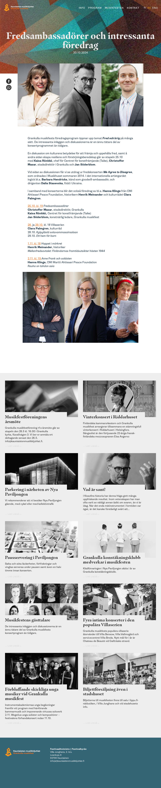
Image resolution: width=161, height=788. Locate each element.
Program (95, 7)
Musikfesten (114, 7)
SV (149, 7)
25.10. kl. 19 (35, 206)
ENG (155, 7)
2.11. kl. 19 (35, 258)
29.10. (39, 225)
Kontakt (133, 7)
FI (145, 7)
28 (29, 225)
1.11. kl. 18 (34, 243)
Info (82, 7)
